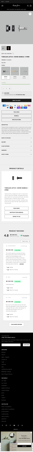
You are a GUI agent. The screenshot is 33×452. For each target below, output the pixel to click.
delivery (3, 352)
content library (5, 390)
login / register (5, 357)
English (16, 429)
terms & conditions (6, 406)
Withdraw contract (6, 371)
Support (7, 1)
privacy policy (5, 411)
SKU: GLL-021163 (7, 53)
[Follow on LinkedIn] (22, 425)
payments (4, 418)
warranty (4, 421)
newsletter (4, 385)
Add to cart (16, 100)
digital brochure (6, 388)
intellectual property (7, 369)
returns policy (5, 416)
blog (3, 395)
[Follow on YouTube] (14, 425)
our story (4, 380)
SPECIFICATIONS (16, 119)
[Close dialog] (31, 432)
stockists (4, 364)
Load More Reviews (16, 324)
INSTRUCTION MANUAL (16, 212)
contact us (4, 359)
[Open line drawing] (16, 178)
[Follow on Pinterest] (10, 425)
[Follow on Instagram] (6, 425)
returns (3, 354)
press (3, 392)
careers (3, 397)
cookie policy (5, 414)
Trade (2, 1)
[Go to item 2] (8, 48)
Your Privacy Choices (7, 374)
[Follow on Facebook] (2, 425)
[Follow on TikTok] (18, 425)
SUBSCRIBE (26, 344)
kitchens (4, 400)
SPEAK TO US (16, 216)
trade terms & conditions (8, 409)
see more (22, 264)
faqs (3, 366)
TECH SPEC (16, 112)
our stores (4, 383)
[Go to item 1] (4, 48)
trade (3, 362)
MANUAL (16, 115)
